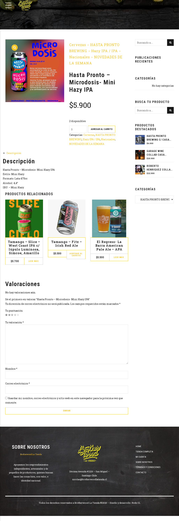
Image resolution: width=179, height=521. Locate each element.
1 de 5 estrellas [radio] (6, 315)
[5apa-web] (109, 218)
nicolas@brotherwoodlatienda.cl (89, 479)
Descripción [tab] (13, 153)
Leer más (33, 261)
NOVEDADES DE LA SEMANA (86, 143)
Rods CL (136, 502)
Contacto (141, 472)
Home (138, 446)
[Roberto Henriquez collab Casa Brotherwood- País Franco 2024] (140, 170)
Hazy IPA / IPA (104, 51)
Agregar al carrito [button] (76, 254)
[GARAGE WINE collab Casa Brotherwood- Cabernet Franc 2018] (140, 155)
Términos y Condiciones (148, 467)
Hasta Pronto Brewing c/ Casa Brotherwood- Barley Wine (158, 138)
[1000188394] (67, 218)
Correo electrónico (17, 383)
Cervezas (77, 45)
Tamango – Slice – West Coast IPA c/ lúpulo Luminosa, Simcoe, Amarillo (24, 247)
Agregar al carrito (101, 129)
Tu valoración (14, 322)
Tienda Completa (144, 451)
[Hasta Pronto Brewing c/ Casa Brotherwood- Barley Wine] (140, 140)
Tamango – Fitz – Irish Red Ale (66, 244)
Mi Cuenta (141, 457)
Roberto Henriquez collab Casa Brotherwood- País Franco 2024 (159, 168)
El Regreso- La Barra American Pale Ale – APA (109, 245)
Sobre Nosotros (144, 462)
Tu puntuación (14, 310)
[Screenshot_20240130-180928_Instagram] (24, 218)
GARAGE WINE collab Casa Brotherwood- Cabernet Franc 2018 (158, 153)
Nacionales (108, 139)
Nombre (11, 368)
